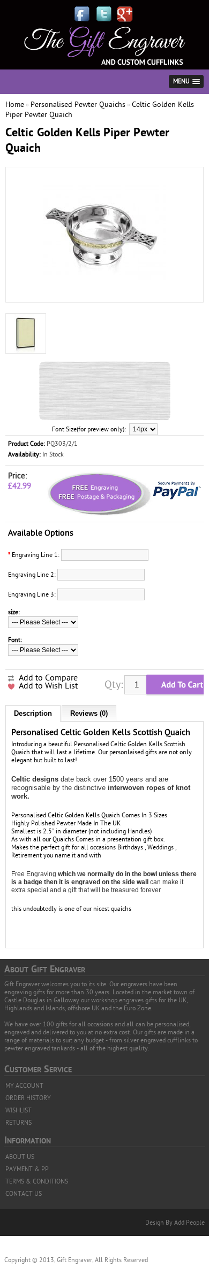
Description (33, 713)
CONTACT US (23, 1193)
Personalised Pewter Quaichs (78, 104)
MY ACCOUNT (24, 1085)
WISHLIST (18, 1110)
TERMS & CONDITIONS (36, 1181)
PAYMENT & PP (27, 1169)
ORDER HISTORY (28, 1098)
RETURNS (18, 1122)
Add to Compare (48, 678)
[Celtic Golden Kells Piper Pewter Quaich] (104, 292)
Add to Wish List (48, 686)
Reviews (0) (89, 713)
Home (14, 104)
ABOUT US (19, 1157)
